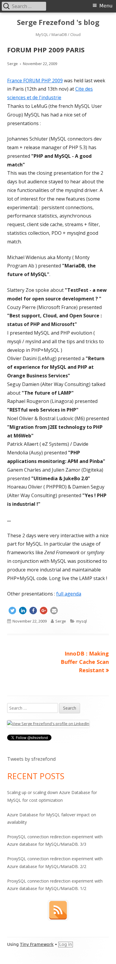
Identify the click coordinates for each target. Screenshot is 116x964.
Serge (12, 63)
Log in (65, 944)
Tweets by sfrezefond (31, 759)
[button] (12, 610)
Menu (105, 6)
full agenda (68, 593)
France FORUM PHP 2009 (35, 80)
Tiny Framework (37, 944)
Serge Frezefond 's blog (58, 22)
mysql (81, 621)
